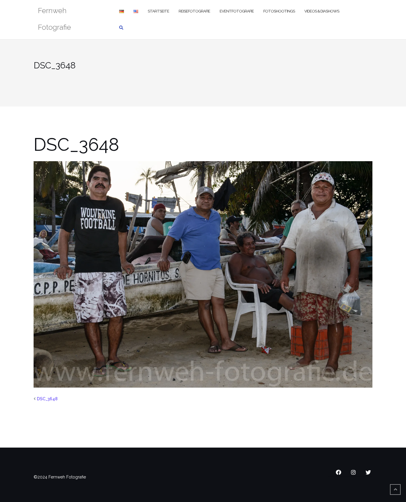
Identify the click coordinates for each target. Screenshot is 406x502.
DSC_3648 (47, 398)
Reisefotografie (194, 11)
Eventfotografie (237, 11)
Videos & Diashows (321, 11)
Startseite (158, 11)
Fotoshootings (279, 11)
